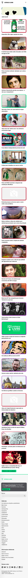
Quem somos (5, 555)
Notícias (4, 535)
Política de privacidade (7, 557)
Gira (3, 527)
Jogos (3, 531)
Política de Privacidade (10, 485)
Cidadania (4, 512)
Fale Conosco (5, 553)
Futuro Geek (5, 524)
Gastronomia (5, 525)
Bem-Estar (4, 505)
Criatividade (5, 514)
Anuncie (4, 551)
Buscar (3, 493)
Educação (4, 518)
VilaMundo (4, 544)
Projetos (4, 537)
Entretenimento (6, 520)
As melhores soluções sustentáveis (11, 503)
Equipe (3, 559)
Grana (3, 529)
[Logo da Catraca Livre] (7, 2)
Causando (4, 510)
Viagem (4, 542)
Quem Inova (5, 539)
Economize (4, 516)
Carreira (4, 507)
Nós (3, 533)
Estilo (3, 522)
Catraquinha (5, 509)
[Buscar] (25, 495)
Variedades (4, 541)
